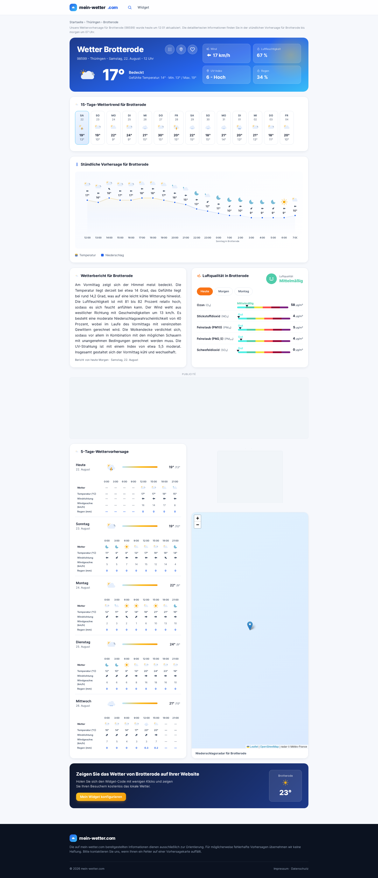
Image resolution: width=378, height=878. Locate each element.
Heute (205, 291)
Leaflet (253, 746)
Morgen (223, 291)
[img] (250, 630)
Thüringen (93, 22)
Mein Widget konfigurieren (101, 797)
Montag (243, 291)
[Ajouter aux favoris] (192, 49)
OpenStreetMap (269, 746)
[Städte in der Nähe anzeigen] (181, 49)
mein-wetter (98, 7)
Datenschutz (299, 868)
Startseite (76, 22)
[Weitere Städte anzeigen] (170, 49)
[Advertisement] (189, 408)
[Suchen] (130, 7)
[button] (250, 625)
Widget (143, 7)
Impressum (281, 868)
